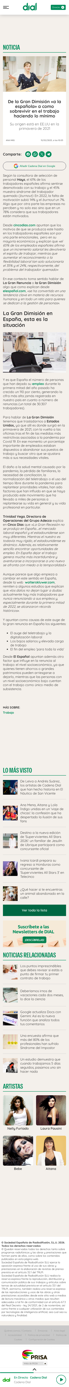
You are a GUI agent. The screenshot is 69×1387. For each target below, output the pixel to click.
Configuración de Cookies (42, 1339)
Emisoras (42, 1330)
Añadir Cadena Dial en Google (37, 166)
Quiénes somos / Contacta (17, 1330)
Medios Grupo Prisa (35, 1363)
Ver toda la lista (34, 910)
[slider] (34, 1372)
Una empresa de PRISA (34, 1354)
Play (61, 1380)
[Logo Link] (30, 6)
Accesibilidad (15, 1335)
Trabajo (8, 712)
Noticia (11, 47)
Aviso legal (59, 1330)
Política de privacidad (39, 1335)
